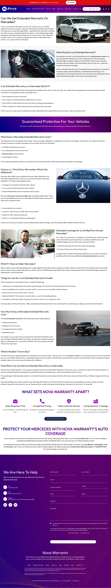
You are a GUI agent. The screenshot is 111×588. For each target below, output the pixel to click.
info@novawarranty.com (14, 493)
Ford (105, 444)
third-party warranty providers (17, 196)
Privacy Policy (71, 528)
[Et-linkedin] (5, 505)
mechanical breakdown (89, 256)
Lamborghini (98, 444)
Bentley (90, 444)
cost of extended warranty (12, 318)
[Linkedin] (103, 9)
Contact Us (77, 8)
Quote (48, 8)
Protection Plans (38, 8)
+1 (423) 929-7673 (100, 447)
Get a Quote (71, 2)
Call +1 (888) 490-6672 (91, 9)
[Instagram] (106, 9)
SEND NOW (73, 542)
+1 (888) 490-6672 (13, 487)
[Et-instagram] (10, 505)
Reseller (68, 8)
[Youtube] (108, 9)
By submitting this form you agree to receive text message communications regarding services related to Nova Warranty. (79, 524)
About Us (60, 8)
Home (28, 8)
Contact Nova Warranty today (81, 447)
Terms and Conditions (81, 528)
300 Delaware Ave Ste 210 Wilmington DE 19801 (21, 499)
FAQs (53, 8)
